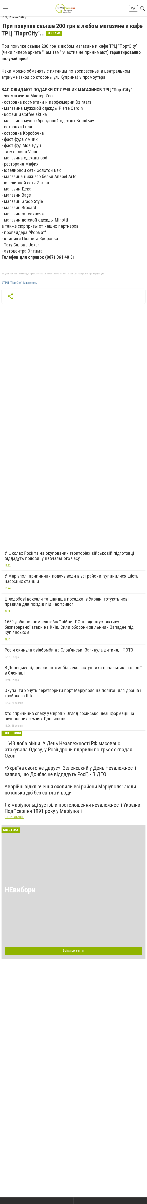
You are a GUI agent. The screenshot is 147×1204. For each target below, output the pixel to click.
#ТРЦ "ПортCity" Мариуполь (19, 283)
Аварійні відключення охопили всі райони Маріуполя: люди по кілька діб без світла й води (70, 789)
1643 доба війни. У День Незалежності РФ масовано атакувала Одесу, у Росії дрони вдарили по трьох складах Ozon (68, 749)
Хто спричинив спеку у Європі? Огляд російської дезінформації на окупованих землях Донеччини (69, 716)
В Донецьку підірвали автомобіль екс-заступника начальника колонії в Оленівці (73, 670)
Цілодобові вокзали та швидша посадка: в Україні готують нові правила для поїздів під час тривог (67, 601)
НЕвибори (20, 889)
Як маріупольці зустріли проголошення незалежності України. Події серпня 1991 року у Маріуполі (73, 808)
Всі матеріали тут (73, 950)
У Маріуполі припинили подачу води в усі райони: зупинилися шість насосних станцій (71, 578)
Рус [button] (133, 8)
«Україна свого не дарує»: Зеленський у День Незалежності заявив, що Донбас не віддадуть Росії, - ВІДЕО (70, 771)
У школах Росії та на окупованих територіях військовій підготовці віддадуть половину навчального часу (69, 556)
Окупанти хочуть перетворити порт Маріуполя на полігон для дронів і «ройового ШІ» (73, 693)
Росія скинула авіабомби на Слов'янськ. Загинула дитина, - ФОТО (69, 650)
